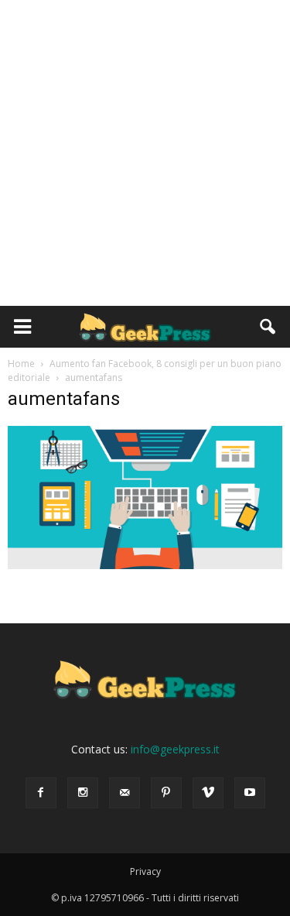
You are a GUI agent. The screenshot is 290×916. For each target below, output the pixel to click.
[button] (268, 327)
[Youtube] (249, 792)
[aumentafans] (145, 565)
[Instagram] (82, 792)
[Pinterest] (166, 792)
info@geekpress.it (175, 749)
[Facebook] (41, 792)
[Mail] (124, 792)
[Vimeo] (208, 792)
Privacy (145, 871)
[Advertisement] (145, 153)
